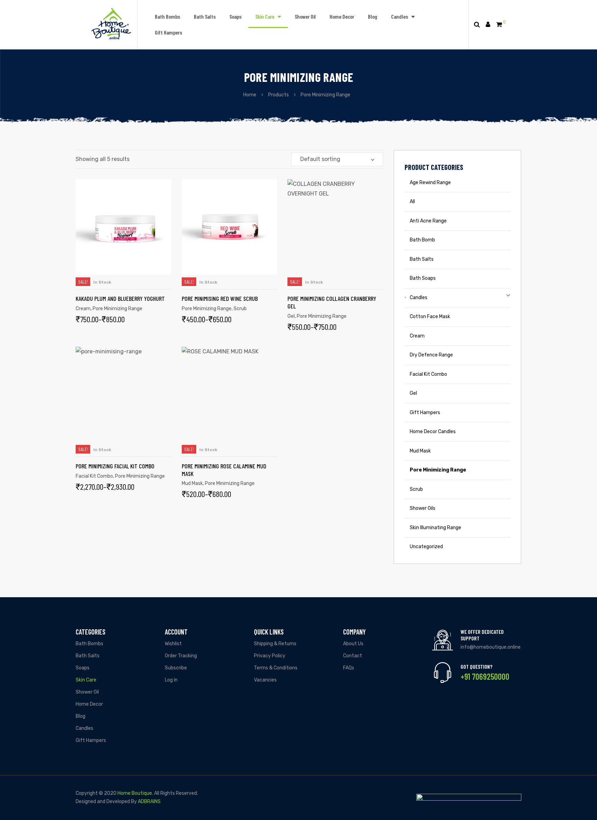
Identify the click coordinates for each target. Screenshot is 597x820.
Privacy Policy (269, 656)
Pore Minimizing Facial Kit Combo (115, 466)
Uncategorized (426, 547)
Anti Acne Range (428, 221)
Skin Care (264, 16)
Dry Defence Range (431, 355)
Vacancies (265, 680)
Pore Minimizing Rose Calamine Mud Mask (224, 469)
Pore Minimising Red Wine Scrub (220, 298)
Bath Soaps (423, 278)
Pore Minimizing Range (117, 309)
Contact (352, 656)
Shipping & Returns (275, 644)
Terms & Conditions (275, 668)
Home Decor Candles (433, 432)
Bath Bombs (167, 16)
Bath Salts (205, 16)
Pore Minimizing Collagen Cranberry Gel (331, 302)
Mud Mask (192, 483)
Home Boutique (134, 793)
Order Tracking (181, 656)
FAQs (348, 668)
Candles (399, 16)
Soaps (235, 16)
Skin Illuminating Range (435, 528)
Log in (171, 680)
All (412, 201)
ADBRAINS (149, 801)
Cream (83, 309)
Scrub (240, 309)
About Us (353, 644)
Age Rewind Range (430, 182)
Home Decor (342, 16)
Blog (372, 16)
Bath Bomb (422, 240)
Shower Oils (422, 508)
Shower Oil (305, 16)
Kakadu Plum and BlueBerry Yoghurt (120, 298)
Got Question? (476, 666)
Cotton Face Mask (430, 317)
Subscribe (176, 668)
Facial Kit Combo (94, 476)
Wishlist (173, 644)
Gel (291, 316)
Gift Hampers (168, 32)
